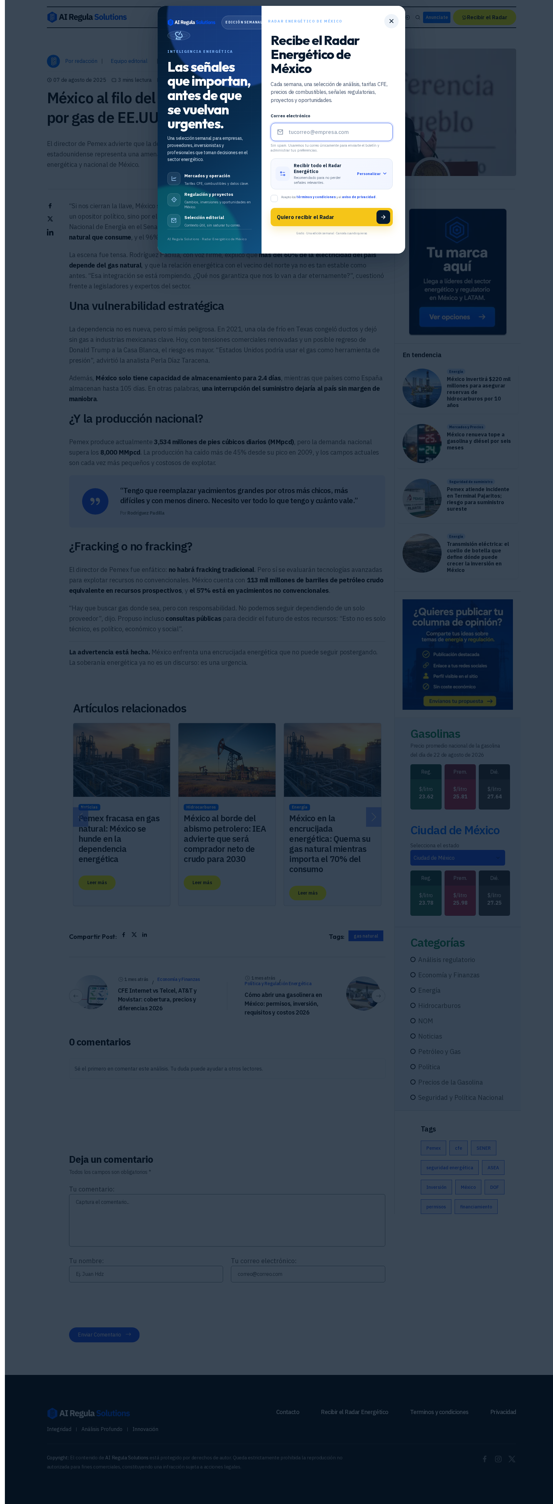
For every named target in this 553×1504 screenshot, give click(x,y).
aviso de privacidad (359, 197)
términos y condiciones (316, 197)
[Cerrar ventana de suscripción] (391, 21)
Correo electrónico (290, 116)
